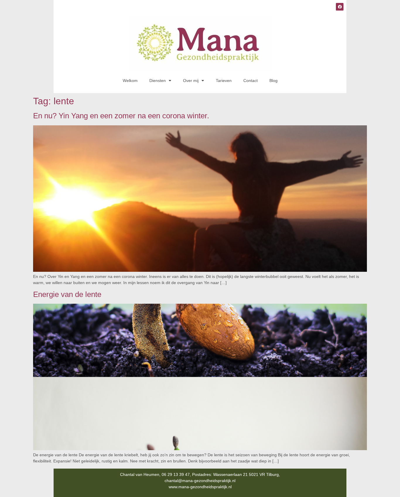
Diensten (157, 80)
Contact (250, 80)
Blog (273, 80)
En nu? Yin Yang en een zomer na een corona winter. (121, 115)
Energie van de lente (67, 294)
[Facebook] (339, 7)
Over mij (191, 80)
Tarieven (224, 80)
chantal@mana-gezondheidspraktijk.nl (200, 480)
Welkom (130, 80)
